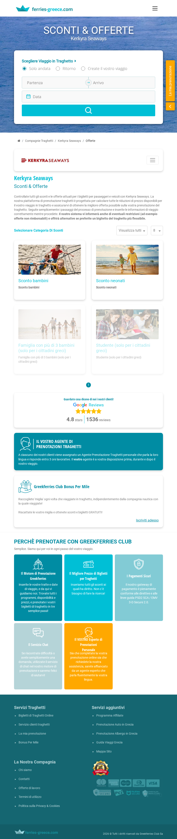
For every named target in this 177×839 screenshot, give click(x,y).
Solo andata (40, 68)
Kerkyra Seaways (69, 141)
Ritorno (69, 68)
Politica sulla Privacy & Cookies (39, 806)
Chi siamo (25, 770)
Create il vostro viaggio (107, 68)
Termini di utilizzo (30, 797)
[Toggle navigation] (155, 8)
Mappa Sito (104, 751)
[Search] (88, 110)
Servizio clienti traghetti (34, 724)
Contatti (24, 779)
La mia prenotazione (32, 733)
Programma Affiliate (109, 715)
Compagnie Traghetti (39, 141)
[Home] (18, 141)
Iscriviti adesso (147, 520)
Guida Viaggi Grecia (109, 742)
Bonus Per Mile (28, 742)
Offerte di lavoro (29, 788)
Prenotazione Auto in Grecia (115, 724)
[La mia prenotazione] (170, 106)
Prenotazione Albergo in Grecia (116, 733)
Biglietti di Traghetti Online (36, 715)
